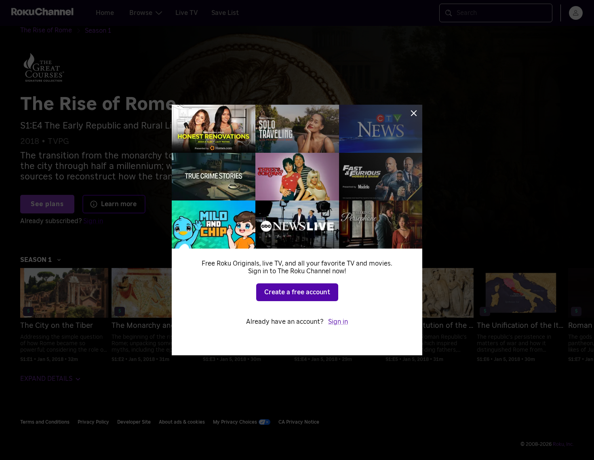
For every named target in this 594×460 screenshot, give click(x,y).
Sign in (338, 322)
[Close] (413, 113)
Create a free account (297, 292)
